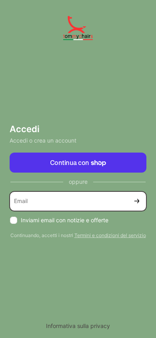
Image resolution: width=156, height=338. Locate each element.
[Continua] (137, 201)
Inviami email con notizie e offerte (64, 220)
